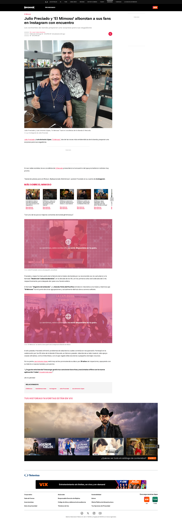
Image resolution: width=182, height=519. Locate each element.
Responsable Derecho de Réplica (69, 498)
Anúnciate (61, 494)
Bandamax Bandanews (29, 208)
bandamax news (41, 388)
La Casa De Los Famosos (130, 1)
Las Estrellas (53, 1)
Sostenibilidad (96, 494)
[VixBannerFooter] (91, 484)
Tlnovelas (118, 1)
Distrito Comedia (92, 1)
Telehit (102, 1)
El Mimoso (27, 14)
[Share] (110, 34)
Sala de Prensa (29, 498)
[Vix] (155, 7)
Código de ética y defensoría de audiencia (72, 502)
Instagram (52, 388)
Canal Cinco (73, 1)
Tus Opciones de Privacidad (100, 506)
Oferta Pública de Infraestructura (102, 502)
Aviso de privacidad (30, 506)
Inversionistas (29, 502)
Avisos (93, 498)
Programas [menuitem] (50, 7)
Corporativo (28, 494)
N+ (60, 1)
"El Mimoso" (56, 139)
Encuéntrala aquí (45, 372)
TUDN (65, 1)
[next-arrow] (112, 199)
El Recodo (59, 168)
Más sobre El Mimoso (37, 184)
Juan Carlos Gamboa (38, 32)
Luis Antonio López (41, 361)
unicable (82, 1)
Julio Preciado (29, 139)
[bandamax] (29, 7)
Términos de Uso (63, 506)
